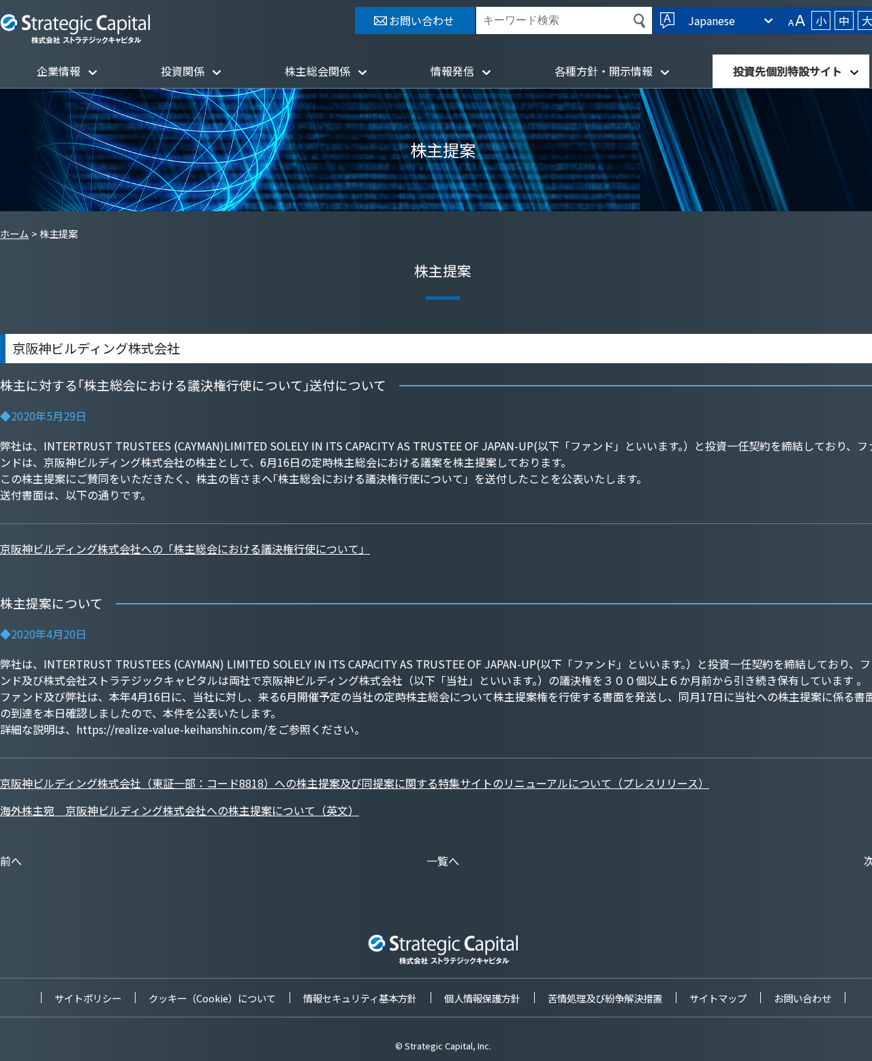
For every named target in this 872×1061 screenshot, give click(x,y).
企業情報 (58, 71)
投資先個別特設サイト (787, 71)
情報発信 (452, 71)
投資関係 (182, 71)
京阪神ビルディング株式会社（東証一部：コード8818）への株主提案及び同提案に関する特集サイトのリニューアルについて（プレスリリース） (354, 783)
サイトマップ (718, 998)
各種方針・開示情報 (604, 71)
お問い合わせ (802, 998)
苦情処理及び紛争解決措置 (605, 998)
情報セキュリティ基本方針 (360, 998)
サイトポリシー (87, 998)
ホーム (14, 233)
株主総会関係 (317, 71)
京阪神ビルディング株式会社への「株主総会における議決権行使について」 (185, 548)
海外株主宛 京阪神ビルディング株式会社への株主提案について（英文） (179, 810)
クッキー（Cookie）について (212, 998)
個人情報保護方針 (482, 998)
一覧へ (442, 860)
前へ (11, 860)
